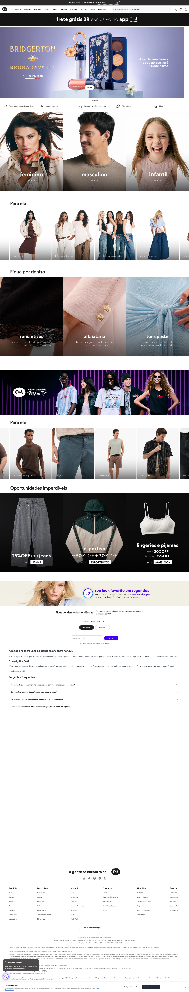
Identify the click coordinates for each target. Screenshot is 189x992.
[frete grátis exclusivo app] (94, 25)
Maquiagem (174, 897)
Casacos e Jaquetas (144, 901)
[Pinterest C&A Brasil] (94, 878)
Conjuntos (74, 897)
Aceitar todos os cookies (151, 987)
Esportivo (83, 9)
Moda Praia (13, 915)
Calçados (73, 9)
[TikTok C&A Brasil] (89, 878)
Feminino (27, 9)
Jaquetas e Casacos (44, 915)
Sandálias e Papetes (110, 906)
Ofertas (16, 9)
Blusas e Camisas (143, 897)
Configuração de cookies (131, 987)
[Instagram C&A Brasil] (84, 878)
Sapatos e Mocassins (110, 897)
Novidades (102, 9)
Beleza (55, 9)
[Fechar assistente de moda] (36, 962)
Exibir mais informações (92, 928)
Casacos (12, 910)
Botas (105, 893)
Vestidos (12, 901)
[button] (141, 9)
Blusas (11, 893)
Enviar (111, 638)
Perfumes (173, 893)
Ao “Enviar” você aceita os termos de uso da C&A (94, 643)
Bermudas (40, 901)
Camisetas (41, 893)
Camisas (40, 897)
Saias (11, 906)
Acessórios (174, 910)
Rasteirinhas (107, 901)
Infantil (47, 9)
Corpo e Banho (175, 906)
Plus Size (141, 888)
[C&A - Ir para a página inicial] (5, 9)
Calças (11, 897)
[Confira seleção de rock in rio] (94, 414)
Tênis (105, 910)
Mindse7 (64, 9)
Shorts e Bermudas (77, 906)
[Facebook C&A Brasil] (105, 878)
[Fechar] (185, 987)
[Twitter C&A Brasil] (99, 878)
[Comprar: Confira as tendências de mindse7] (94, 63)
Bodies (73, 893)
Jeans (93, 9)
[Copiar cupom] (117, 2)
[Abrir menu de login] (175, 9)
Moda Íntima (13, 919)
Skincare (173, 901)
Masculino (37, 9)
